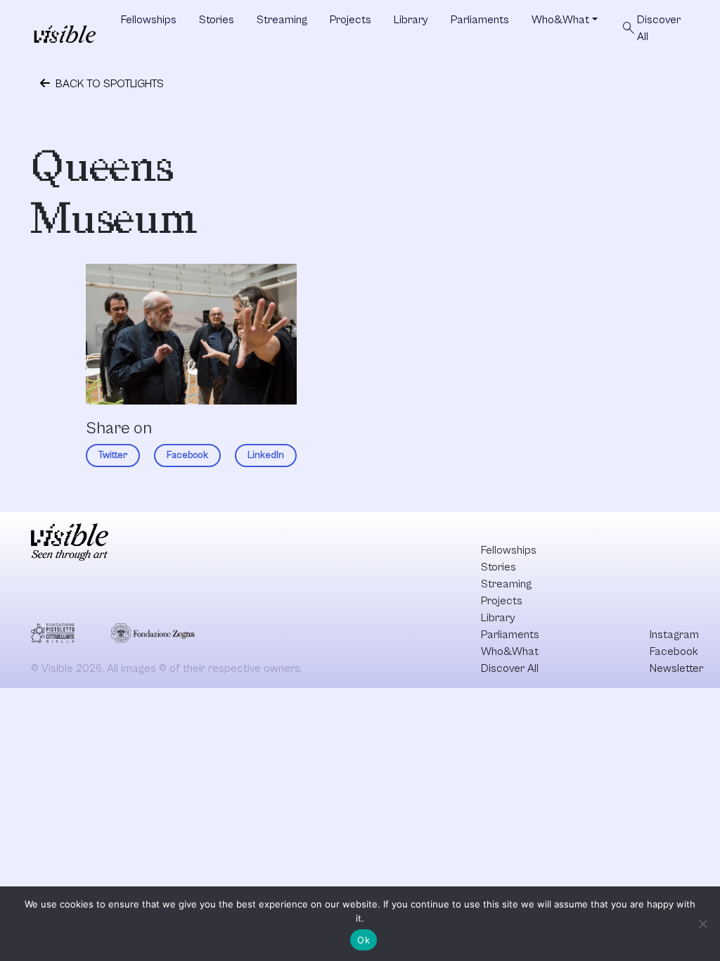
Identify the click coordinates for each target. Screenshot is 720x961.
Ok (363, 940)
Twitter (112, 455)
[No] (702, 924)
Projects (350, 19)
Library (411, 19)
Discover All (650, 28)
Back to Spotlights (108, 83)
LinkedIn (266, 455)
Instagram (674, 634)
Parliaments (480, 19)
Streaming (282, 19)
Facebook (187, 455)
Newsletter (676, 668)
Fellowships (148, 19)
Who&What (560, 19)
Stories (216, 19)
